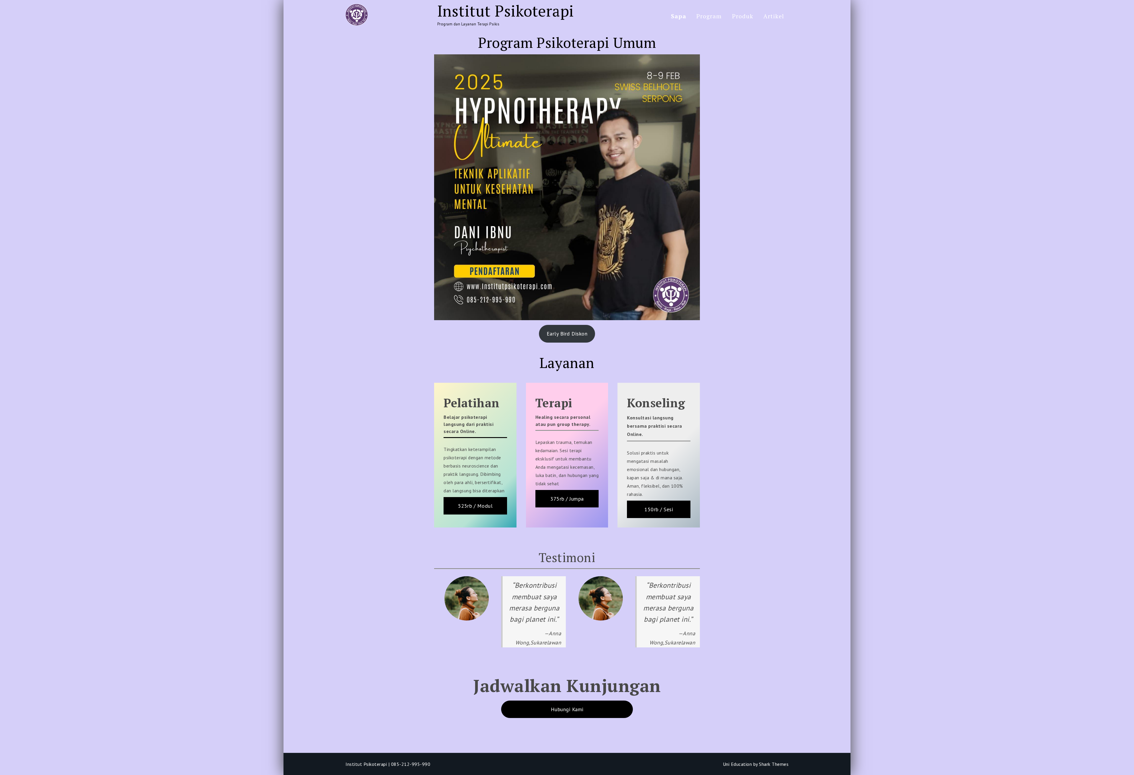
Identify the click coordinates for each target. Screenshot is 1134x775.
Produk (742, 16)
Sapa (678, 16)
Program (709, 16)
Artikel (773, 16)
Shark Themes (773, 764)
